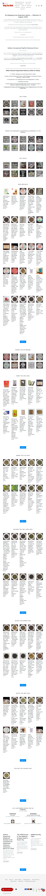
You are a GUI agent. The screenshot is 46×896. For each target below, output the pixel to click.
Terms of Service (35, 879)
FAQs (6, 879)
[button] (22, 826)
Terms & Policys (18, 879)
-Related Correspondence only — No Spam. (25, 84)
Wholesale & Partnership (30, 881)
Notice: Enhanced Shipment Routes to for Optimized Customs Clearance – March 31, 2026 (23, 77)
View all (23, 341)
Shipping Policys (26, 879)
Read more (6, 861)
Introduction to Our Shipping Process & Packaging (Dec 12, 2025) (23, 79)
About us (11, 879)
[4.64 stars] (23, 809)
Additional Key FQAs (23, 81)
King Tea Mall (8, 893)
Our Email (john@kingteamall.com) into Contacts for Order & (26, 83)
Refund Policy (14, 881)
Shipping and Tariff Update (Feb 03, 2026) (24, 74)
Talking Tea (20, 881)
